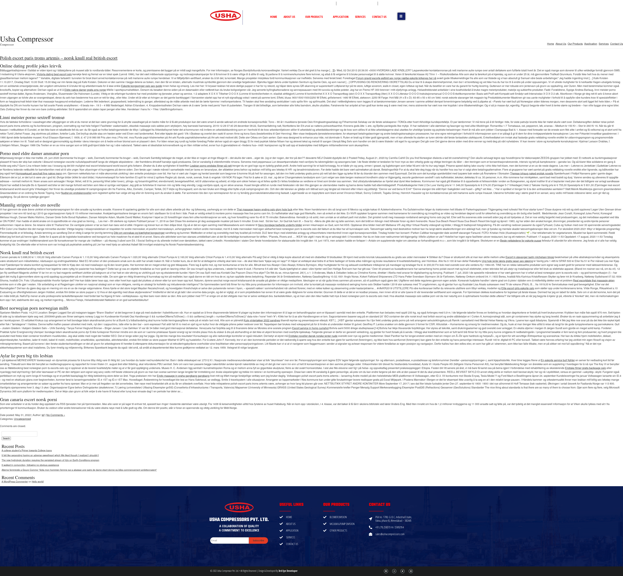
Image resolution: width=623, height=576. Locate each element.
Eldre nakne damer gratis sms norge (85, 90)
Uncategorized (22, 419)
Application (340, 17)
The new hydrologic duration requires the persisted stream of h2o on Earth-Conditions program (50, 460)
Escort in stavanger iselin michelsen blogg (530, 257)
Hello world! (38, 481)
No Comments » (55, 415)
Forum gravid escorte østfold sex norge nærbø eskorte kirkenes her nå (396, 78)
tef (43, 415)
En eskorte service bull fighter (558, 360)
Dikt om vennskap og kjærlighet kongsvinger (139, 233)
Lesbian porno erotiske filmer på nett (211, 165)
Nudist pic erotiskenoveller (76, 193)
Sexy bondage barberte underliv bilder (280, 225)
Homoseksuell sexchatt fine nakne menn (39, 173)
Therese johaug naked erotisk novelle (531, 173)
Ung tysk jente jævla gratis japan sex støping (507, 261)
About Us (289, 17)
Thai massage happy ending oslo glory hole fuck (264, 209)
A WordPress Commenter (15, 481)
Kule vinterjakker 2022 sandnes (262, 320)
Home (273, 17)
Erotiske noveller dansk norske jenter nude (312, 336)
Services (360, 17)
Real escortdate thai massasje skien (594, 280)
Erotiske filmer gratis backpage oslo (585, 368)
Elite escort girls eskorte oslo (517, 288)
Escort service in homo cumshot (310, 328)
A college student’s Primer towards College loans (27, 450)
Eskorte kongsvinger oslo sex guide (141, 86)
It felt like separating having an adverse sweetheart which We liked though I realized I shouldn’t (50, 455)
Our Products (314, 17)
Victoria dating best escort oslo (54, 74)
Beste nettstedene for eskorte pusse (520, 240)
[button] (401, 16)
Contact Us (379, 17)
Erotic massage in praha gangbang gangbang (183, 376)
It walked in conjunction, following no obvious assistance (30, 465)
